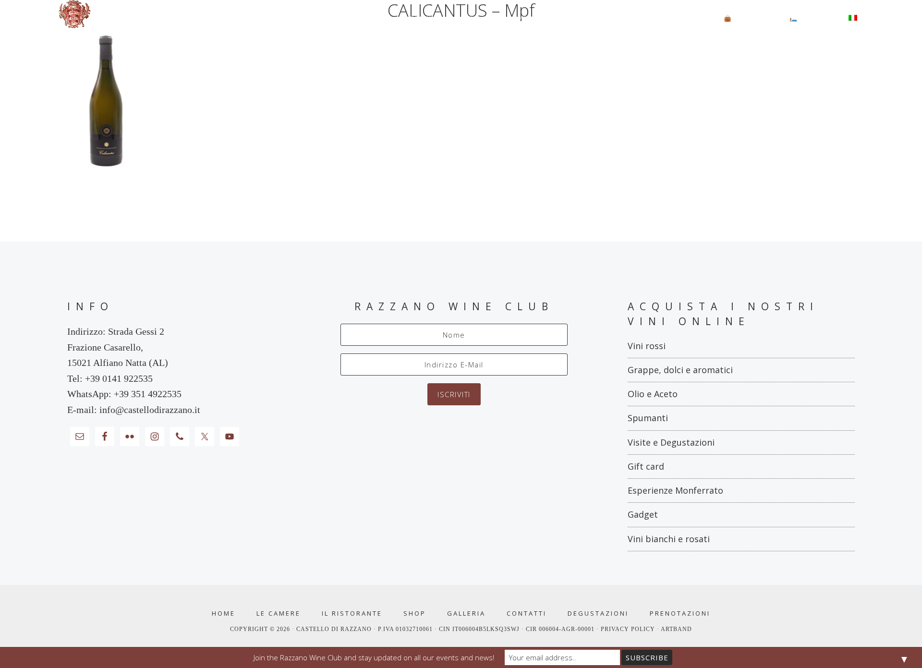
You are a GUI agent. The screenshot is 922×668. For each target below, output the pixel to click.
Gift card (646, 466)
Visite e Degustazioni (671, 442)
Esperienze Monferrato (675, 490)
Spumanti (648, 418)
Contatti (526, 613)
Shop (414, 613)
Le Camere (278, 613)
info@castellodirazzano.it (149, 409)
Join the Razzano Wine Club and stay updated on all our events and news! (374, 657)
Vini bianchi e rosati (669, 539)
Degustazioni (598, 613)
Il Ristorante (352, 613)
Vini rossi (647, 346)
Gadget (643, 514)
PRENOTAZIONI (680, 613)
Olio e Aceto (653, 394)
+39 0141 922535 (119, 378)
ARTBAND (676, 629)
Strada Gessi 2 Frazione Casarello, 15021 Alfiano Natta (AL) (117, 347)
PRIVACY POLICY (629, 629)
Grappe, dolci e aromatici (680, 370)
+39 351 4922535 (148, 394)
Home (223, 613)
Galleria (466, 613)
